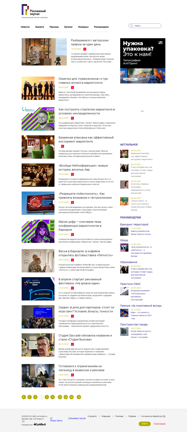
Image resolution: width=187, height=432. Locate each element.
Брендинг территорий (134, 224)
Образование (128, 262)
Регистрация (159, 423)
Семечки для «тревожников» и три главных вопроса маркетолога (83, 81)
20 (66, 397)
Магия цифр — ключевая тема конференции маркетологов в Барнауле (80, 226)
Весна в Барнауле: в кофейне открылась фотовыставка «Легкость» (86, 253)
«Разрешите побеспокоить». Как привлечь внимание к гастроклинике (85, 195)
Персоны (54, 26)
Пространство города (134, 324)
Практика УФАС (130, 284)
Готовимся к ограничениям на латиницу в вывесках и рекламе (81, 368)
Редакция (106, 416)
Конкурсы (83, 26)
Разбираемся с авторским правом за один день (89, 42)
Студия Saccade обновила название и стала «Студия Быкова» (85, 337)
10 (60, 397)
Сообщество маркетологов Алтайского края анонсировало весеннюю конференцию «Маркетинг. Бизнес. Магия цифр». (85, 240)
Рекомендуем (101, 26)
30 (71, 397)
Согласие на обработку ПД (153, 416)
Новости (25, 26)
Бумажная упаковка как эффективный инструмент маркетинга (86, 139)
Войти (144, 423)
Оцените (39, 26)
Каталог (68, 26)
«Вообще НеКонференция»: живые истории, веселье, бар (83, 167)
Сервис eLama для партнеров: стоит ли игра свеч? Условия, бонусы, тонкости (86, 309)
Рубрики (132, 416)
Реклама (119, 416)
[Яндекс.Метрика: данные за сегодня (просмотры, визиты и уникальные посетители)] (56, 419)
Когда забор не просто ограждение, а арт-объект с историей (141, 334)
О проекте (92, 416)
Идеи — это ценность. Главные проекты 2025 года (141, 315)
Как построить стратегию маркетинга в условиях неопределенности (87, 111)
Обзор (124, 240)
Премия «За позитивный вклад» (141, 305)
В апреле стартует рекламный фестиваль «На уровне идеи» (80, 281)
